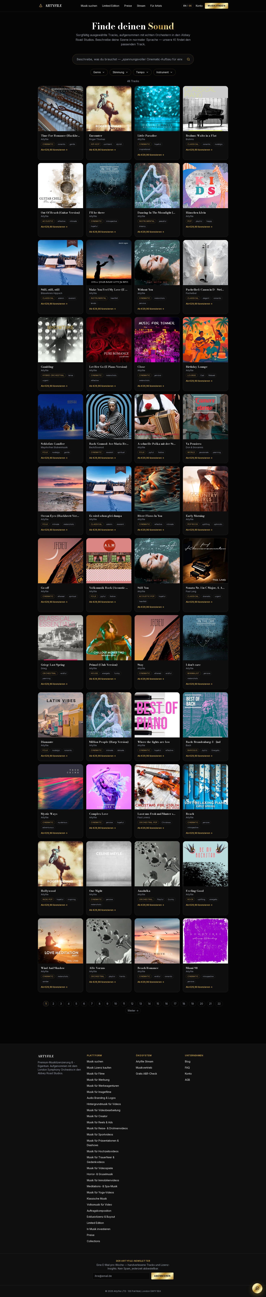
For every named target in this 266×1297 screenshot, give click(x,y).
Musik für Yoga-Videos (100, 1192)
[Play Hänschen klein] (205, 185)
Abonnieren (162, 1276)
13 (141, 1003)
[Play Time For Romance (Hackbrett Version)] (60, 108)
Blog (187, 1061)
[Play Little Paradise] (157, 108)
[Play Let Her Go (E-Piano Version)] (108, 339)
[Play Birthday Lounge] (205, 339)
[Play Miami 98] (205, 941)
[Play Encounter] (108, 108)
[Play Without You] (157, 262)
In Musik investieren (98, 1229)
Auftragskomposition (99, 1210)
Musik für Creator (97, 1116)
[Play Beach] (205, 786)
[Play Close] (157, 339)
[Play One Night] (108, 863)
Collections (93, 1241)
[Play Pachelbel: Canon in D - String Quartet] (205, 262)
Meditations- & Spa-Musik (102, 1186)
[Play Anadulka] (157, 863)
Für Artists (156, 5)
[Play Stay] (157, 637)
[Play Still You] (157, 560)
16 (166, 1003)
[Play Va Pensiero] (205, 416)
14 (149, 1003)
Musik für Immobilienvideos (103, 1180)
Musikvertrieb (144, 1067)
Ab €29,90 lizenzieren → (54, 149)
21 (210, 1003)
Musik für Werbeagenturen (103, 1085)
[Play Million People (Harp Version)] (108, 714)
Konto (199, 5)
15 (158, 1003)
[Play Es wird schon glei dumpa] (108, 488)
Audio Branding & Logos (101, 1097)
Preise (128, 5)
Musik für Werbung (98, 1079)
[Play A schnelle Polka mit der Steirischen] (157, 416)
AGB (187, 1079)
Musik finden (216, 5)
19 (192, 1003)
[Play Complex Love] (108, 786)
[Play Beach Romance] (157, 941)
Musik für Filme (96, 1073)
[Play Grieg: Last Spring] (60, 637)
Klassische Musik (97, 1198)
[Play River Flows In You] (157, 488)
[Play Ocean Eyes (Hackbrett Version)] (60, 488)
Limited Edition (110, 5)
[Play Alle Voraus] (108, 941)
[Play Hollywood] (60, 863)
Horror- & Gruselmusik (100, 1174)
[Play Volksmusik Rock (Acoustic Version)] (108, 560)
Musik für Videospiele (100, 1168)
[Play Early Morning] (205, 488)
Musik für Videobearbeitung (103, 1110)
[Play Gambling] (60, 339)
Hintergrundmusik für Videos (104, 1104)
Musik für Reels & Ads (100, 1122)
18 (184, 1003)
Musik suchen (89, 5)
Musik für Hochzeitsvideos (103, 1151)
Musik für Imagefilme (99, 1091)
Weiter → (133, 1010)
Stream (141, 5)
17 (175, 1003)
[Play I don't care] (205, 637)
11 (124, 1003)
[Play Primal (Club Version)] (108, 637)
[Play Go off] (60, 560)
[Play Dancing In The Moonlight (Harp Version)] (157, 185)
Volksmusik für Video (99, 1204)
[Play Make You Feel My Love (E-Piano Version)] (108, 262)
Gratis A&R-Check (146, 1073)
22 (219, 1003)
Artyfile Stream (144, 1061)
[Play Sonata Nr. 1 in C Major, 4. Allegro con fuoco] (205, 560)
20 (201, 1003)
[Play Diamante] (60, 714)
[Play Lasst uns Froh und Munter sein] (157, 786)
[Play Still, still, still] (60, 262)
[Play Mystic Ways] (60, 786)
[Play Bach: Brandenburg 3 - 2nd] (205, 714)
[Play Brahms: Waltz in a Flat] (205, 108)
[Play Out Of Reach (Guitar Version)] (60, 185)
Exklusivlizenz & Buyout (101, 1216)
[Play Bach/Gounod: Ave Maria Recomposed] (108, 416)
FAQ (187, 1067)
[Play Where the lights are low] (157, 714)
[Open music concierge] (257, 1288)
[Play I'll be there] (108, 185)
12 (132, 1003)
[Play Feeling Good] (205, 863)
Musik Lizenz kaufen (99, 1067)
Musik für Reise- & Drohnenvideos (107, 1128)
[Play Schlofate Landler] (60, 416)
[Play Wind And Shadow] (60, 941)
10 (115, 1003)
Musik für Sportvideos (100, 1134)
